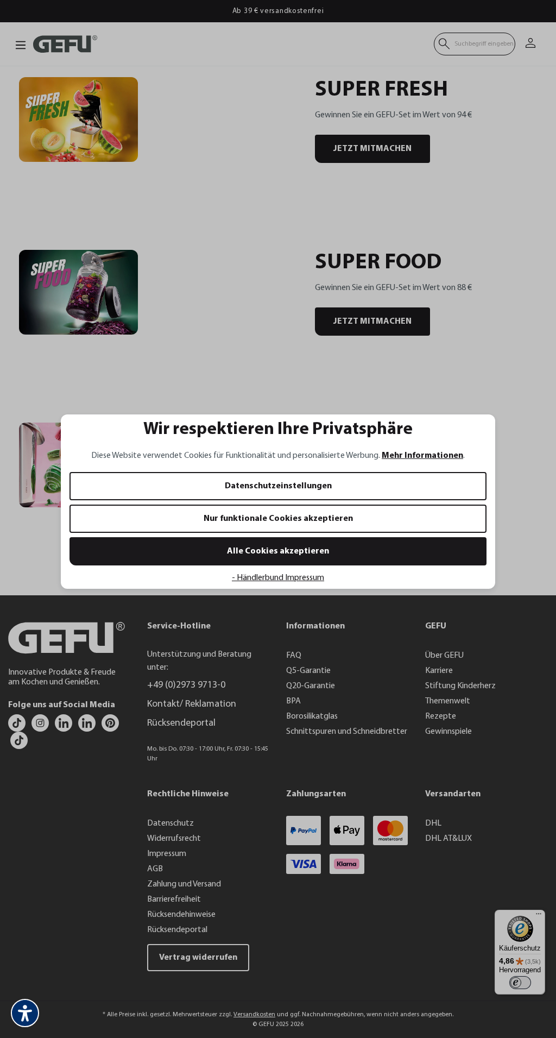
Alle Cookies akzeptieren (278, 551)
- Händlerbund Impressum (278, 578)
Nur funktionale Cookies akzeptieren (278, 518)
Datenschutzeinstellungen (278, 486)
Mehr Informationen (422, 455)
